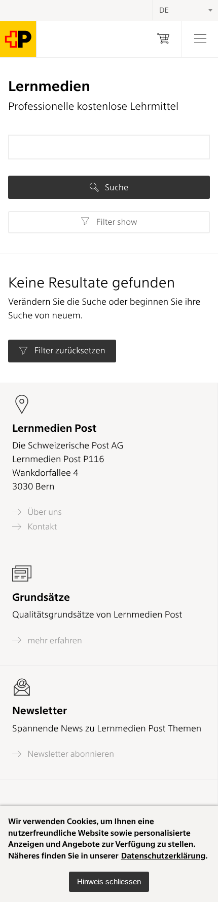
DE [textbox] (164, 10)
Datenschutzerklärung (163, 855)
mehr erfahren (53, 640)
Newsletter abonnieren (69, 754)
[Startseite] (18, 39)
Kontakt (41, 526)
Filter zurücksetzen (68, 351)
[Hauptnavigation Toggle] (199, 39)
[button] (109, 882)
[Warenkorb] (163, 39)
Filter (115, 222)
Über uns (43, 512)
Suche (115, 187)
